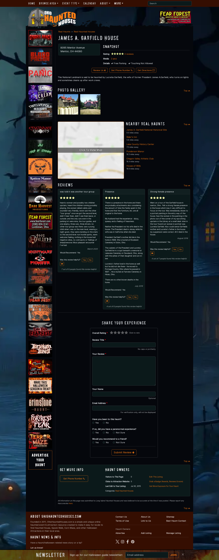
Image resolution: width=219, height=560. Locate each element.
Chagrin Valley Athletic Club (140, 158)
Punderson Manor (135, 151)
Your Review (99, 354)
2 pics (114, 58)
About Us (145, 517)
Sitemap (170, 517)
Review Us (98, 70)
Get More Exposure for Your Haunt (164, 486)
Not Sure (120, 432)
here (70, 503)
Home (31, 3)
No (90, 260)
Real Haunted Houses (84, 31)
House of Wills (133, 166)
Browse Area (47, 3)
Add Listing (146, 533)
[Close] (182, 554)
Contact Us (121, 517)
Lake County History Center (140, 144)
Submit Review (123, 452)
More (117, 3)
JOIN (173, 554)
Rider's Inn (131, 137)
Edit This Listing (156, 477)
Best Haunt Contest (176, 521)
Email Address (99, 403)
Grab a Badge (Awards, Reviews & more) (166, 481)
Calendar (89, 3)
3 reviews (129, 54)
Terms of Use (122, 521)
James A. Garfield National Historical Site (146, 130)
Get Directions (145, 70)
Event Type (69, 3)
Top (186, 90)
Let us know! (36, 547)
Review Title (99, 340)
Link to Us (146, 521)
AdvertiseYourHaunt (40, 460)
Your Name (97, 389)
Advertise (120, 533)
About (104, 3)
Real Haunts (64, 31)
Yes (84, 260)
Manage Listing (173, 533)
